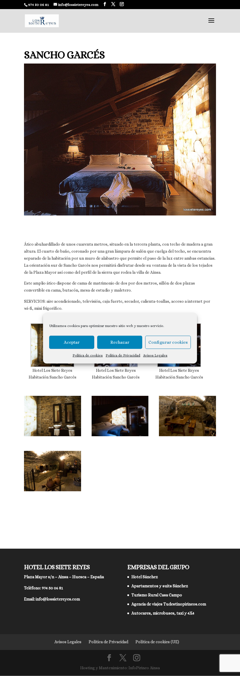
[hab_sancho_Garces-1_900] (52, 436)
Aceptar (72, 342)
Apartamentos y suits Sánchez (159, 585)
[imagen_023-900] (120, 436)
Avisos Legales (155, 355)
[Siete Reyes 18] (187, 436)
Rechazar (119, 342)
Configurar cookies (168, 342)
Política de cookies (88, 355)
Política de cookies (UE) (157, 641)
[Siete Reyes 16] (52, 491)
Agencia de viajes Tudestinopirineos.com (168, 604)
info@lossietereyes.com (58, 599)
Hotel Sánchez (144, 576)
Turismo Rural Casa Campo (156, 595)
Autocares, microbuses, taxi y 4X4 (162, 613)
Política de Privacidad (123, 355)
